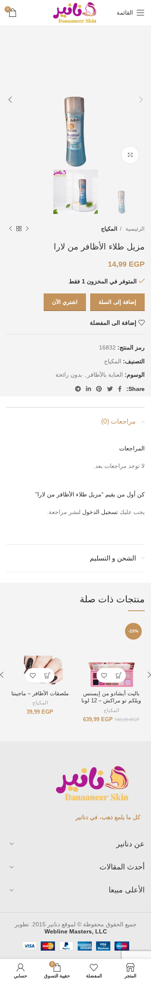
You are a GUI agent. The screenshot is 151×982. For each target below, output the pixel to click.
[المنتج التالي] (10, 229)
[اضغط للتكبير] (130, 155)
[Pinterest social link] (99, 388)
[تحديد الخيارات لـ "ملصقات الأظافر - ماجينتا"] (47, 675)
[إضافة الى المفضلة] (103, 675)
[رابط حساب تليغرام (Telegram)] (78, 388)
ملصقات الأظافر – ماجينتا (40, 694)
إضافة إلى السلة (117, 302)
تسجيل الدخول (100, 512)
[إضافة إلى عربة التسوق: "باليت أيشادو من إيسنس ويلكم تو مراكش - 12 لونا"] (118, 675)
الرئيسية (134, 229)
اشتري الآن (65, 302)
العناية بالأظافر (105, 374)
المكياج (109, 229)
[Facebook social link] (119, 388)
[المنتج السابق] (27, 229)
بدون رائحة (68, 374)
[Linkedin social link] (88, 388)
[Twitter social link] (109, 388)
